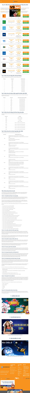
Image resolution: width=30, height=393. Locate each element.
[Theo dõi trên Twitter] (24, 374)
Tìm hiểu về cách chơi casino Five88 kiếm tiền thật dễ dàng (15, 313)
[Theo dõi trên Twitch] (28, 375)
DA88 (6, 374)
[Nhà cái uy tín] (15, 1)
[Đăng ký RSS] (28, 374)
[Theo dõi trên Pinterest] (27, 374)
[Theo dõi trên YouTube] (24, 375)
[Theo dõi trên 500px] (27, 375)
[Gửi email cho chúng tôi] (26, 374)
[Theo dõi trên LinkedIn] (23, 375)
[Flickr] (26, 375)
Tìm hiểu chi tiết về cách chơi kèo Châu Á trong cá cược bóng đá (15, 356)
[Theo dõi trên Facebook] (23, 374)
